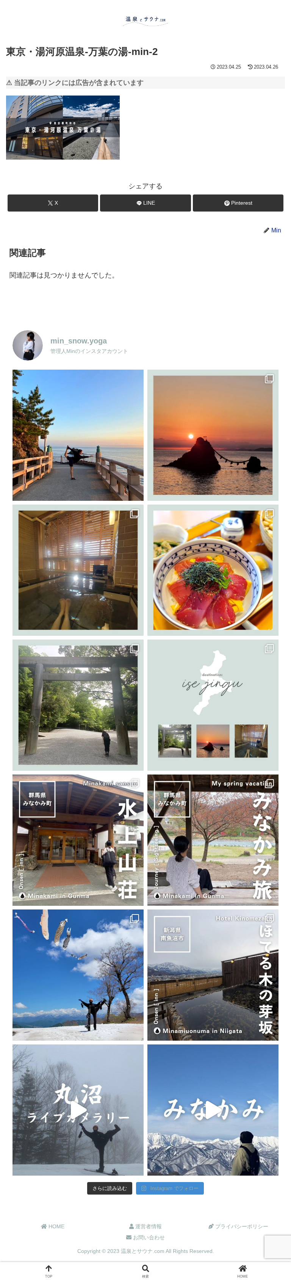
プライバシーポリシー (241, 1226)
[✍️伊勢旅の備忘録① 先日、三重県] (212, 705)
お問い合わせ (148, 1237)
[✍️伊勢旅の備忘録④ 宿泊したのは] (78, 570)
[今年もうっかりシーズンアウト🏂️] (78, 975)
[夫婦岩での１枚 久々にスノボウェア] (78, 435)
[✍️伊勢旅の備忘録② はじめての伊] (78, 705)
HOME (55, 1226)
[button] (268, 1073)
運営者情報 (148, 1226)
